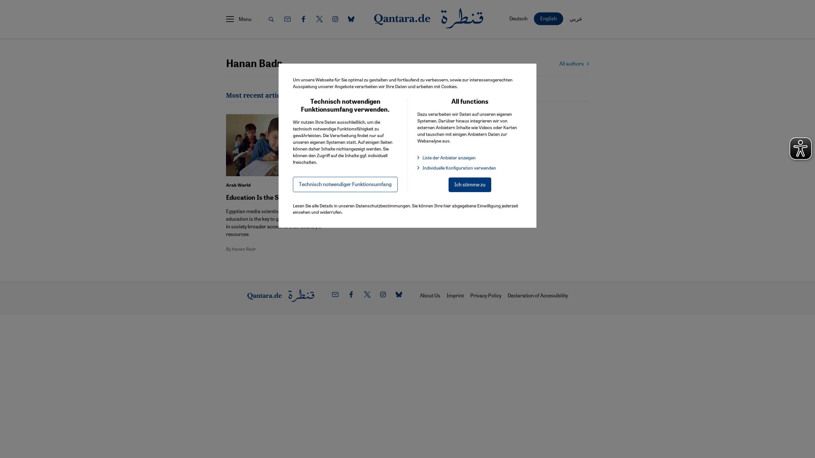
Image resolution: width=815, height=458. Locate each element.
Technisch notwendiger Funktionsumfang (345, 184)
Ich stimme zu (469, 184)
